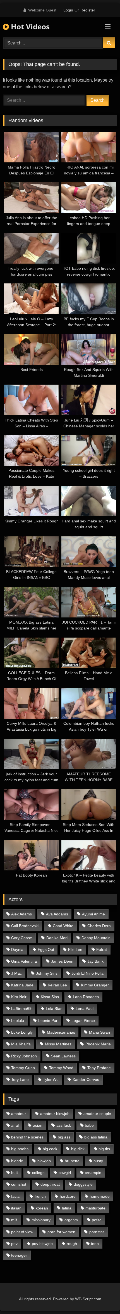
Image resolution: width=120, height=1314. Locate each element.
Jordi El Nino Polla (87, 973)
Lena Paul (84, 1008)
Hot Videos (29, 27)
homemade (100, 1196)
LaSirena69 (21, 1008)
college (38, 1172)
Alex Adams (21, 914)
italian (16, 1208)
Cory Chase (21, 938)
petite (97, 1220)
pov (14, 1243)
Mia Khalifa (21, 1044)
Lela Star (54, 1008)
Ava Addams (57, 914)
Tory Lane (20, 1079)
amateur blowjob (54, 1113)
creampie (93, 1172)
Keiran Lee (57, 985)
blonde (17, 1161)
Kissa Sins (50, 997)
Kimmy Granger (95, 985)
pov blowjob (42, 1243)
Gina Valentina (24, 961)
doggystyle (83, 1184)
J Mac (16, 973)
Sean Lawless (63, 1056)
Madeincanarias (61, 1032)
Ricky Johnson (24, 1056)
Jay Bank (95, 961)
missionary (41, 1220)
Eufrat (101, 949)
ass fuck (63, 1125)
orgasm (71, 1220)
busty (98, 1161)
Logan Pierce (83, 1020)
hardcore (68, 1196)
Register (87, 10)
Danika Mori (57, 938)
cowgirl (65, 1172)
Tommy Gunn (23, 1068)
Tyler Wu (51, 1079)
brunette (72, 1161)
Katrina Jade (22, 985)
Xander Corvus (86, 1079)
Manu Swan (99, 1032)
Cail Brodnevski (25, 926)
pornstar (96, 1232)
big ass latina (95, 1137)
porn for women (61, 1232)
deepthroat (50, 1184)
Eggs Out (46, 949)
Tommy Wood (61, 1068)
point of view (22, 1232)
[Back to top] (103, 1297)
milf (14, 1220)
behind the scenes (27, 1137)
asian (37, 1125)
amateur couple (97, 1113)
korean (42, 1208)
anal (15, 1125)
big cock (50, 1149)
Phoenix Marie (98, 1044)
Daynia (17, 949)
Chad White (63, 926)
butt (14, 1172)
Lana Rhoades (86, 997)
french (40, 1196)
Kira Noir (19, 997)
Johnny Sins (46, 973)
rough (72, 1243)
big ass (64, 1137)
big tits (104, 1149)
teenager (19, 1255)
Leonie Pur (47, 1020)
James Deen (62, 961)
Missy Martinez (58, 1044)
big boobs (19, 1149)
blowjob (44, 1161)
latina (66, 1208)
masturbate (95, 1208)
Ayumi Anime (93, 914)
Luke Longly (22, 1032)
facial (15, 1196)
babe (89, 1125)
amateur (18, 1113)
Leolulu (17, 1020)
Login (68, 10)
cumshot (18, 1184)
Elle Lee (75, 949)
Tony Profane (99, 1068)
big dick (78, 1149)
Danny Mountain (96, 938)
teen (95, 1243)
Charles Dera (99, 926)
